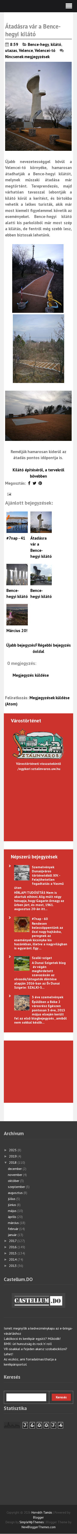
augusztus (16, 1193)
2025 (13, 1150)
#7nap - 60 (40, 919)
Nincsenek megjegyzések (27, 56)
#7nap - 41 (15, 538)
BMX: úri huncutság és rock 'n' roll (28, 1344)
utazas (11, 50)
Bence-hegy (38, 44)
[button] (38, 6)
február (13, 1229)
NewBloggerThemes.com (39, 1527)
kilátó (56, 44)
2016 (13, 1247)
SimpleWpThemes (31, 1522)
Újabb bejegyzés (20, 645)
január (13, 1235)
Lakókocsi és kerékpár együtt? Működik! (32, 1338)
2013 (13, 1265)
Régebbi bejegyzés (54, 645)
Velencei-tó (45, 50)
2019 (13, 1156)
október (14, 1180)
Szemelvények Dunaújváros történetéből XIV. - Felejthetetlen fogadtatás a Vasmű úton (39, 877)
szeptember (17, 1187)
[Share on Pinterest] (40, 483)
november (15, 1174)
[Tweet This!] (34, 483)
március (14, 1223)
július (12, 1199)
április (12, 1217)
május (12, 1211)
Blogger (38, 1517)
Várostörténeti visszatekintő (38, 763)
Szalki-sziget (42, 958)
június (12, 1205)
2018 (13, 1162)
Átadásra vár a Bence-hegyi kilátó (33, 30)
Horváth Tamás (41, 1512)
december (15, 1168)
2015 (13, 1253)
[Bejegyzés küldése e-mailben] (8, 493)
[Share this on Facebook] (29, 483)
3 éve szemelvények (47, 997)
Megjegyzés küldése (31, 675)
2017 (13, 1241)
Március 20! (16, 630)
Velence (26, 50)
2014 (13, 1259)
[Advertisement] (35, 1071)
